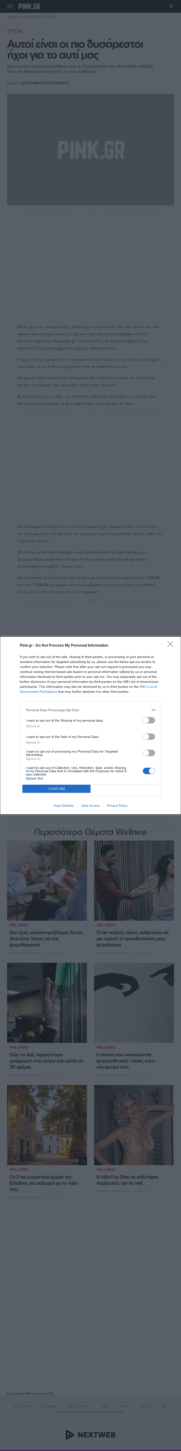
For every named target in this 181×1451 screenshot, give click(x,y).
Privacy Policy (117, 805)
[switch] (149, 720)
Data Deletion (64, 805)
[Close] (171, 645)
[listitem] (90, 709)
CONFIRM (56, 789)
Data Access (90, 805)
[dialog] (90, 725)
